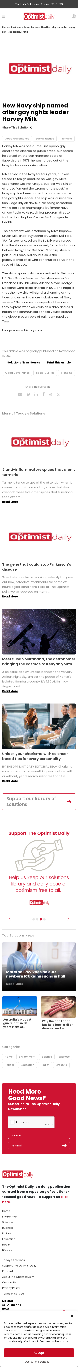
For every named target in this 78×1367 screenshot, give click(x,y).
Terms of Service (13, 1294)
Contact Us (9, 1282)
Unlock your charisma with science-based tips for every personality (35, 756)
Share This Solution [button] (16, 127)
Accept (39, 1353)
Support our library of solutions (31, 802)
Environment (27, 1057)
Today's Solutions (13, 1260)
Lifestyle (61, 1065)
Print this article (59, 362)
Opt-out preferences (37, 1361)
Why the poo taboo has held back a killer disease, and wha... (57, 1024)
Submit (64, 1145)
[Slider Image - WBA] (37, 919)
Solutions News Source (24, 362)
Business (16, 27)
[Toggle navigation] (4, 16)
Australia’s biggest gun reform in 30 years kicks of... (17, 1023)
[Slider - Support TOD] (41, 919)
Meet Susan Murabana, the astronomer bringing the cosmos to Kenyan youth (38, 661)
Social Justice (31, 27)
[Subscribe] (33, 919)
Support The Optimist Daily (19, 1266)
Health (45, 1065)
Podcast (7, 1271)
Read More (10, 502)
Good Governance (17, 139)
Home (5, 27)
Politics (9, 1065)
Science (47, 1057)
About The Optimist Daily (18, 1277)
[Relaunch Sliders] (44, 919)
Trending (66, 139)
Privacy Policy (11, 1288)
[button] (72, 1316)
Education (27, 1065)
